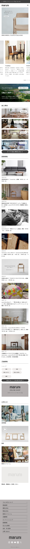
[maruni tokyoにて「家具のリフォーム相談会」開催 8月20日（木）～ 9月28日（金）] (15, 218)
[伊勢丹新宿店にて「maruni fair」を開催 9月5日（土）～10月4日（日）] (15, 168)
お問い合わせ (6, 531)
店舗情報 (5, 516)
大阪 (17, 369)
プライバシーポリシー (15, 547)
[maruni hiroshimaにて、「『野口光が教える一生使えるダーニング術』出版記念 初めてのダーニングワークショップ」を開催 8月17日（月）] (15, 291)
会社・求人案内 (7, 528)
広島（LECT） (6, 372)
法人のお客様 (6, 525)
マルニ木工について (8, 502)
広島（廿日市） (17, 372)
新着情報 (5, 522)
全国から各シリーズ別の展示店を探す (14, 380)
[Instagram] (9, 542)
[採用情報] (15, 413)
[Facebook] (12, 542)
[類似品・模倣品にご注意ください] (15, 475)
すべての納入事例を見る (14, 151)
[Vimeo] (18, 542)
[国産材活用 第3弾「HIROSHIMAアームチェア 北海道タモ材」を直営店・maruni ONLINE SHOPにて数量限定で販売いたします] (15, 192)
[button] (28, 5)
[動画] (15, 434)
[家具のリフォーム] (15, 454)
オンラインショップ (8, 519)
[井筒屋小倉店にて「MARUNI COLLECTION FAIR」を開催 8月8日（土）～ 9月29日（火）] (15, 267)
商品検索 (5, 505)
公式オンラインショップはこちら (11, 1)
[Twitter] (21, 542)
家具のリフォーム (7, 514)
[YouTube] (15, 542)
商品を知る (5, 511)
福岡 (6, 376)
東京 (6, 369)
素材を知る (5, 508)
